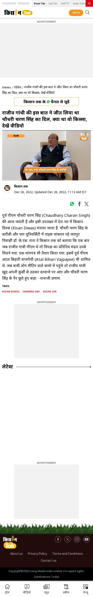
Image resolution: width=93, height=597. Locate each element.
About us (16, 553)
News (6, 87)
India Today (79, 3)
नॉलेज (17, 87)
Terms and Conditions (67, 553)
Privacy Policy (37, 553)
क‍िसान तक (21, 186)
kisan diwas (10, 291)
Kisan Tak (39, 3)
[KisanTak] (18, 12)
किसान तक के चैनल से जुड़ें (46, 101)
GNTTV (65, 3)
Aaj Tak (53, 3)
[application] (46, 155)
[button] (85, 589)
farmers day (31, 291)
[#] (72, 205)
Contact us (48, 560)
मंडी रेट (76, 13)
